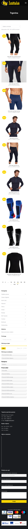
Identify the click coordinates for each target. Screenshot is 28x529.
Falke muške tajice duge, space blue (14, 111)
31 (11, 282)
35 (24, 282)
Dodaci (3, 309)
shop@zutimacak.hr (9, 420)
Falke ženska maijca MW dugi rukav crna (14, 274)
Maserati (3, 303)
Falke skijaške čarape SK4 (14, 219)
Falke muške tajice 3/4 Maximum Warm (14, 56)
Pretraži (25, 339)
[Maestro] (23, 514)
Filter (3, 348)
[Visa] (10, 514)
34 (21, 282)
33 (18, 282)
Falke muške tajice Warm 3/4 (14, 165)
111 (15, 284)
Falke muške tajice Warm (14, 138)
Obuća (2, 306)
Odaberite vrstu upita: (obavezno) (9, 473)
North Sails (4, 300)
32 (14, 282)
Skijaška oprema (5, 294)
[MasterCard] (16, 514)
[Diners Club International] (4, 514)
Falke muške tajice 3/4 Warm (14, 83)
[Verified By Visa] (10, 518)
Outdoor (3, 319)
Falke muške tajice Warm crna (14, 192)
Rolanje (3, 312)
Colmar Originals (5, 297)
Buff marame (4, 316)
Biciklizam (3, 322)
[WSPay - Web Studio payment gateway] (17, 518)
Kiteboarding (4, 325)
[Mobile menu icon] (26, 3)
